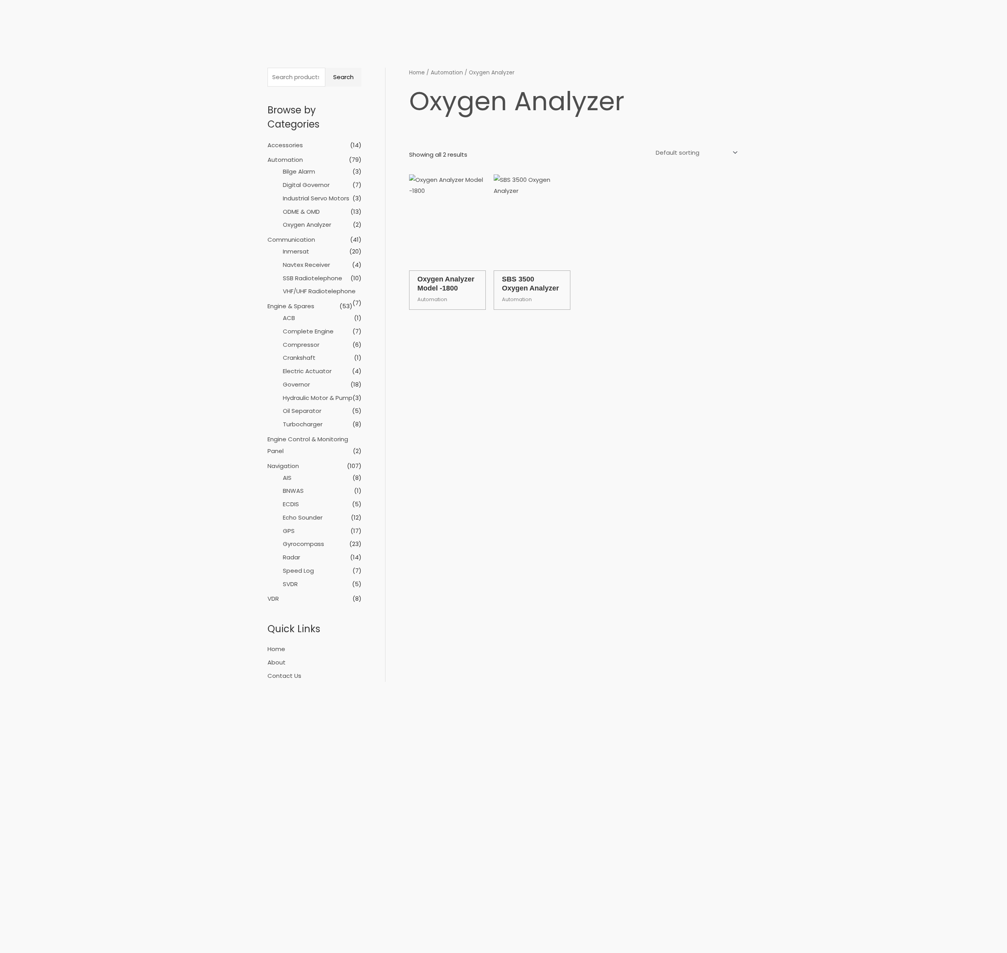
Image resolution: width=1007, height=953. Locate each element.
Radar (291, 557)
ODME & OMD (301, 211)
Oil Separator (302, 411)
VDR (273, 598)
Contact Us (284, 676)
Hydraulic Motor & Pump (317, 398)
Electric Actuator (307, 371)
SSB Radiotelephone (312, 278)
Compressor (301, 344)
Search (343, 77)
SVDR (290, 584)
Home (276, 649)
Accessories (285, 145)
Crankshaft (299, 357)
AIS (287, 478)
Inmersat (296, 251)
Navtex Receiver (306, 265)
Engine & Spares (290, 306)
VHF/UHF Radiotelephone (319, 291)
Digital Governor (306, 185)
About (276, 662)
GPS (289, 531)
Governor (296, 384)
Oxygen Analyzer (307, 224)
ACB (289, 318)
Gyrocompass (303, 544)
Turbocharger (303, 424)
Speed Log (298, 570)
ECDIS (291, 504)
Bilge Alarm (299, 171)
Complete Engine (308, 331)
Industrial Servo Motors (316, 198)
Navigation (283, 466)
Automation (285, 159)
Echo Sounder (303, 517)
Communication (291, 239)
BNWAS (293, 491)
